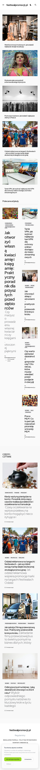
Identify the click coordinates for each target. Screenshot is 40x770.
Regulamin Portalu (10, 740)
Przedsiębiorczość (10, 227)
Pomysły (13, 683)
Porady (27, 344)
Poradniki (28, 223)
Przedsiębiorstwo (11, 623)
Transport (31, 623)
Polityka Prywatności (28, 740)
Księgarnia (8, 223)
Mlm (32, 410)
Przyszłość (21, 683)
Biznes (27, 285)
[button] (3, 4)
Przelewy (24, 492)
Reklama (21, 557)
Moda (32, 285)
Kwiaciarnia (9, 225)
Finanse (16, 492)
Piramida (28, 412)
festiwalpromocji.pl (17, 4)
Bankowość (9, 492)
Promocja (14, 557)
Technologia (29, 225)
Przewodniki (29, 287)
